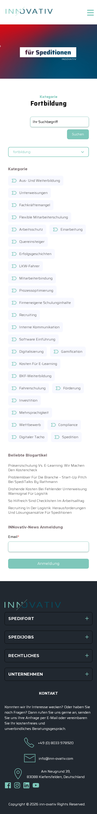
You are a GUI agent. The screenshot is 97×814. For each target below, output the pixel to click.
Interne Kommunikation (39, 327)
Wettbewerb (30, 425)
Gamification (71, 351)
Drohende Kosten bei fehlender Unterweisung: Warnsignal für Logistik (47, 491)
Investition (28, 400)
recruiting (28, 315)
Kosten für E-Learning (38, 364)
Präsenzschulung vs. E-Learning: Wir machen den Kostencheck (46, 468)
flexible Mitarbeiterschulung (43, 217)
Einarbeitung (71, 229)
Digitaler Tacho (31, 437)
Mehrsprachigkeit (34, 412)
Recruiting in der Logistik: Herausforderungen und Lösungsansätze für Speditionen (47, 510)
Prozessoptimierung (36, 290)
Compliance (68, 425)
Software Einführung (37, 339)
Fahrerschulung (32, 388)
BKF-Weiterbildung (35, 376)
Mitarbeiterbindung (36, 278)
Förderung (72, 388)
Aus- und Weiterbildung (39, 180)
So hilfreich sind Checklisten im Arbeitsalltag (46, 501)
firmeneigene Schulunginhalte (45, 302)
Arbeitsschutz (31, 229)
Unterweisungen (33, 193)
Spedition (70, 437)
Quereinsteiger (31, 241)
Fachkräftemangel (34, 205)
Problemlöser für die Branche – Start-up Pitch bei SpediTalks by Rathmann (47, 479)
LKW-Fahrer (29, 266)
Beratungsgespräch (48, 728)
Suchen (78, 134)
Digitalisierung (31, 351)
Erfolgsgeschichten (35, 254)
